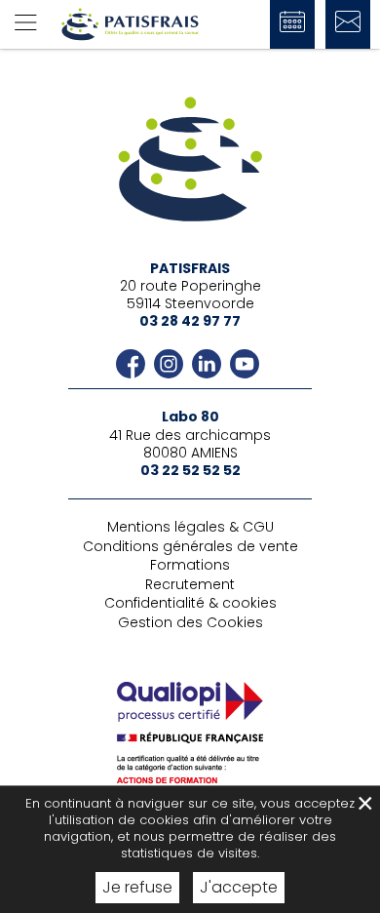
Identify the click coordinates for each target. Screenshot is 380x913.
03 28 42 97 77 (190, 321)
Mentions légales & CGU (190, 526)
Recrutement (190, 584)
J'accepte (239, 887)
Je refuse (137, 887)
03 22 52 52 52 (190, 470)
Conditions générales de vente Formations (190, 556)
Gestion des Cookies (190, 622)
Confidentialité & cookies (190, 603)
